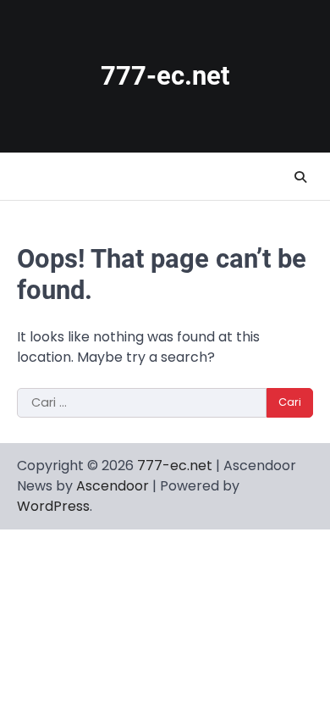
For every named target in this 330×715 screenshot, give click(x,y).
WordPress (53, 506)
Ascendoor (112, 486)
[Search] (300, 177)
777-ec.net (165, 75)
